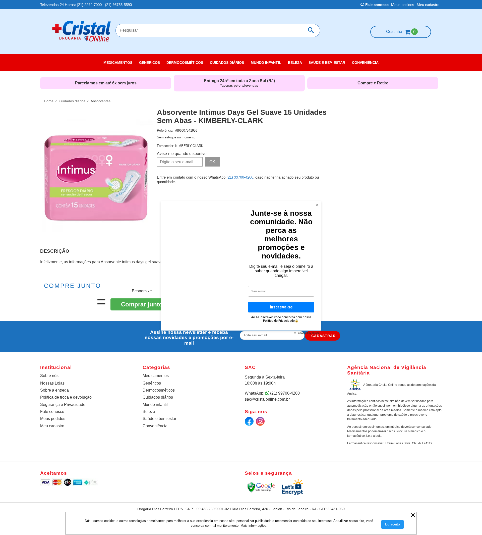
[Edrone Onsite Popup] (241, 267)
